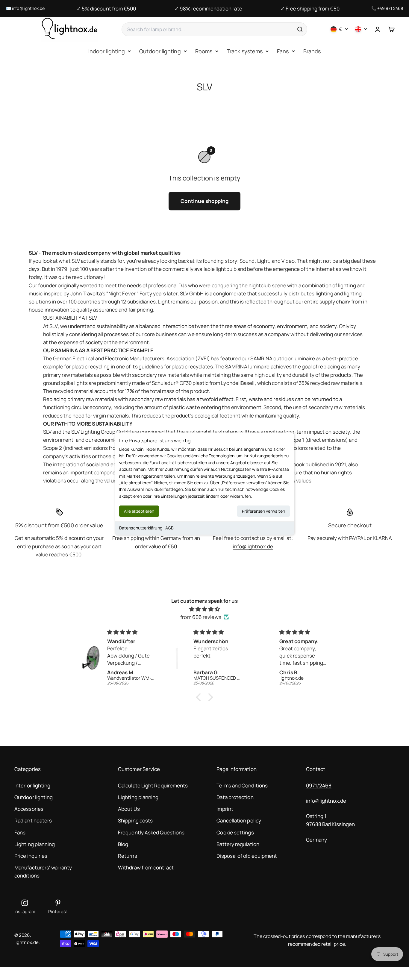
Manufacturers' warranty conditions (43, 871)
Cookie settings (235, 832)
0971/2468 (319, 785)
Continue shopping (204, 201)
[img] (204, 609)
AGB (169, 528)
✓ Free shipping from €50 (310, 8)
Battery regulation (237, 844)
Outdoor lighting (160, 51)
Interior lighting (32, 785)
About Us (129, 808)
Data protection (234, 797)
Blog (123, 844)
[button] (200, 697)
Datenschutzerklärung (140, 528)
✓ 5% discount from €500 (106, 8)
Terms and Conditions (242, 785)
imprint (224, 808)
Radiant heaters (33, 820)
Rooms (203, 51)
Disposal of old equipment (246, 855)
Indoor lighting (106, 51)
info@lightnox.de (28, 8)
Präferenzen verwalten (263, 511)
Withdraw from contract (146, 867)
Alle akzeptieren (139, 511)
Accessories (28, 808)
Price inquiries (30, 855)
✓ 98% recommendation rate (208, 8)
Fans (283, 51)
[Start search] (299, 29)
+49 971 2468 (390, 8)
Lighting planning (34, 844)
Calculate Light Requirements (153, 785)
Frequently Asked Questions (151, 832)
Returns (127, 855)
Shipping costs (135, 820)
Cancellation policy (238, 820)
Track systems (245, 51)
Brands (312, 51)
